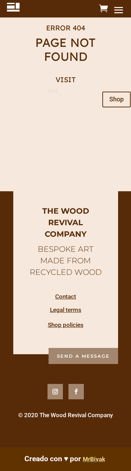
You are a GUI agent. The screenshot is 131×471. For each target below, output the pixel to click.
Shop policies (65, 324)
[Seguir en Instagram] (55, 391)
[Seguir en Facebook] (76, 391)
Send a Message (83, 356)
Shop (116, 99)
